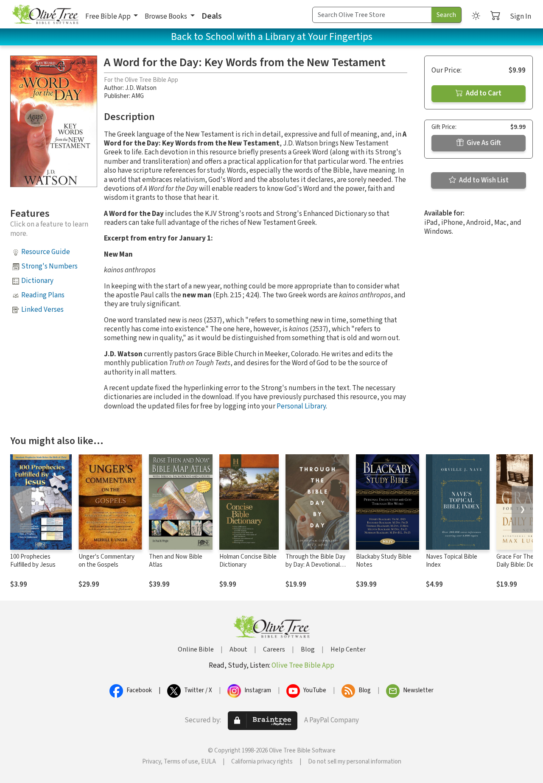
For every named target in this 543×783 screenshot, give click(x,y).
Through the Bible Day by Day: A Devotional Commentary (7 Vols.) (315, 564)
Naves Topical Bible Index (451, 560)
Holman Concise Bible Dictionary (248, 560)
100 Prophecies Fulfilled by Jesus (33, 560)
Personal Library (301, 406)
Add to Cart (483, 93)
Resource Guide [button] (45, 252)
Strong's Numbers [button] (49, 266)
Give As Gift (483, 143)
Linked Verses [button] (42, 310)
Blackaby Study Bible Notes (383, 560)
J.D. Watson (141, 88)
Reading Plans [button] (42, 295)
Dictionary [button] (37, 281)
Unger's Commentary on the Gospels (106, 560)
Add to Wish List (483, 180)
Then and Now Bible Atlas (175, 560)
